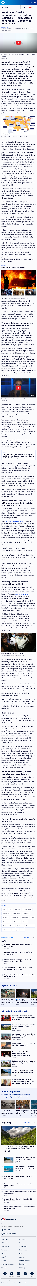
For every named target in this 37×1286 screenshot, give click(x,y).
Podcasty (4, 1253)
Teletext (4, 1250)
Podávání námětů (24, 1260)
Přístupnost (22, 1283)
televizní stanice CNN (22, 594)
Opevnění (16, 922)
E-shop (3, 1260)
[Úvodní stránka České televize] (9, 1219)
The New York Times (8, 926)
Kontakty (22, 1268)
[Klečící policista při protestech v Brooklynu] (18, 642)
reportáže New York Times (15, 521)
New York (26, 913)
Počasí (3, 1257)
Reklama (22, 1243)
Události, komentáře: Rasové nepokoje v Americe (15, 399)
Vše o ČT (4, 1268)
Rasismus (20, 926)
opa (7, 27)
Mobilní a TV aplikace (7, 1264)
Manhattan (25, 917)
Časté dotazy (23, 1264)
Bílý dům (5, 917)
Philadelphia (6, 930)
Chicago (15, 930)
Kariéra (21, 1257)
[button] (18, 43)
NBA (33, 917)
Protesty (17, 909)
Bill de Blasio (16, 913)
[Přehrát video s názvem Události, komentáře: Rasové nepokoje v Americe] (18, 388)
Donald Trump (14, 917)
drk (4, 27)
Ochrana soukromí (12, 1283)
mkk (2, 27)
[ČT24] (4, 2)
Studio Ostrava (23, 1250)
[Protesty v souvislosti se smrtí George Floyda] (18, 125)
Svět (4, 909)
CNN (22, 930)
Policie (25, 922)
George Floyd (27, 909)
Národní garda (7, 922)
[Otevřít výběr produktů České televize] (35, 2)
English (3, 1283)
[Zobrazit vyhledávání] (31, 2)
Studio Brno (22, 1246)
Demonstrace (30, 926)
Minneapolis (6, 913)
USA (10, 909)
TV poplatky (5, 1246)
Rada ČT (21, 1253)
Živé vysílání (5, 1243)
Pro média (22, 1239)
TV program (5, 1239)
